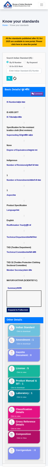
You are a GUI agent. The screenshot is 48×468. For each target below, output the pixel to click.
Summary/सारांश (15, 288)
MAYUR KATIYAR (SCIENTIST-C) (22, 280)
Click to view (21, 372)
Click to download (23, 331)
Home (5, 25)
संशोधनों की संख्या (35, 180)
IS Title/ (14, 117)
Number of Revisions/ (22, 165)
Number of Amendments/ (24, 180)
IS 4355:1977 (12, 112)
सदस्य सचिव (28, 270)
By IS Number (15, 62)
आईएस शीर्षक (17, 117)
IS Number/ (16, 102)
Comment (38, 94)
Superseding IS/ (20, 135)
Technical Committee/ (21, 252)
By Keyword (32, 62)
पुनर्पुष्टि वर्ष (27, 225)
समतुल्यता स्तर (32, 150)
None (9, 145)
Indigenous (12, 160)
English (10, 220)
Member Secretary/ (19, 270)
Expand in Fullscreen (18, 310)
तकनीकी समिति (31, 252)
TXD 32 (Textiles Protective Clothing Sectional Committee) (24, 263)
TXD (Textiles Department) (19, 247)
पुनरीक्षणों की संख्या (32, 165)
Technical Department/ (22, 237)
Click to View (22, 438)
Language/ (13, 210)
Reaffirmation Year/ (19, 225)
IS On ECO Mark (16, 66)
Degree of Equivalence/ (22, 150)
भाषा (18, 210)
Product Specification (17, 205)
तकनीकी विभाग (32, 237)
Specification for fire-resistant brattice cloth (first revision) (20, 128)
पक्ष (15, 195)
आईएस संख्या (21, 102)
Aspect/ (11, 195)
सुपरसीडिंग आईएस (27, 135)
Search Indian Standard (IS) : (20, 58)
